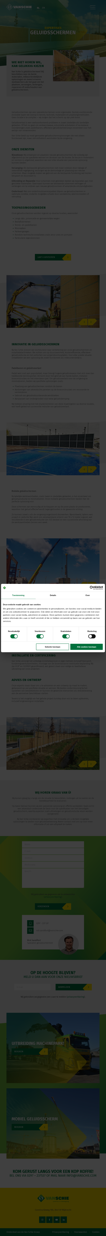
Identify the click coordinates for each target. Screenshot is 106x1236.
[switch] (40, 636)
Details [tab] (53, 595)
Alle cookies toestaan (86, 647)
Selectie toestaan (52, 647)
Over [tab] (87, 595)
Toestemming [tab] (18, 595)
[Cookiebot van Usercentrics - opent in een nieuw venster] (91, 588)
